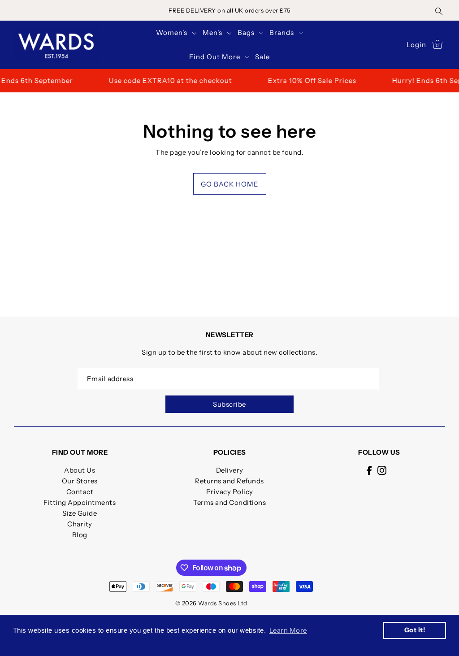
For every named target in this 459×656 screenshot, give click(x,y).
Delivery (229, 470)
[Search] (439, 10)
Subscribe (229, 404)
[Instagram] (381, 470)
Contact (80, 491)
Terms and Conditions (229, 502)
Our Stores (80, 481)
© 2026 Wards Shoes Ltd (211, 603)
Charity (79, 524)
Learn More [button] (288, 630)
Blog (79, 534)
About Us (79, 470)
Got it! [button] (414, 630)
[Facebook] (369, 470)
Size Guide (79, 513)
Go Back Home (230, 184)
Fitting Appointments (79, 502)
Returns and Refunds (229, 481)
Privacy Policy (229, 491)
